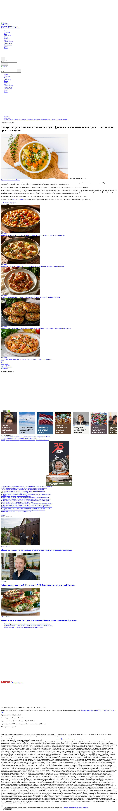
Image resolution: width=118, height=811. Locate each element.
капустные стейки (17, 199)
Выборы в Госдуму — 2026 (9, 26)
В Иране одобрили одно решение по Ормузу (15, 496)
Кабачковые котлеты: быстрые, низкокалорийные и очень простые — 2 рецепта (39, 620)
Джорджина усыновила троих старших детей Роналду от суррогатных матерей (26, 494)
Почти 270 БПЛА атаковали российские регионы (17, 502)
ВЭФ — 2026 (5, 24)
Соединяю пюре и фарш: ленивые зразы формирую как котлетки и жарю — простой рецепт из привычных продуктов (36, 328)
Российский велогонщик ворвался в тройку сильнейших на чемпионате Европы (26, 486)
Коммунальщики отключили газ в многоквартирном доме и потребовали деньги (26, 507)
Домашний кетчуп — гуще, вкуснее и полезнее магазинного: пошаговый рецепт (28, 625)
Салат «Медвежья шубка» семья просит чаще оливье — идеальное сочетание (27, 624)
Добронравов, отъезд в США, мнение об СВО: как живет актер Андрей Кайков (38, 585)
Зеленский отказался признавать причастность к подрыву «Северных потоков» (26, 499)
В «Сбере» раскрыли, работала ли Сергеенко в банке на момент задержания (25, 497)
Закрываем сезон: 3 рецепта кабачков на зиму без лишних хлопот (23, 627)
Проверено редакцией (9, 202)
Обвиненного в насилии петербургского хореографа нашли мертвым (23, 510)
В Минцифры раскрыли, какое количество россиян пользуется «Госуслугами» (25, 505)
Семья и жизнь (5, 546)
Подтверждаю (7, 809)
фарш (2, 362)
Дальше (3, 515)
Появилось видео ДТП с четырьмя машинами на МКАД (19, 438)
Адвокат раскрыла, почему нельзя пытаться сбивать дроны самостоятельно (25, 440)
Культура (3, 581)
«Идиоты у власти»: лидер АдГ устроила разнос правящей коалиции (23, 491)
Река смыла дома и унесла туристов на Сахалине (17, 493)
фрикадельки (4, 364)
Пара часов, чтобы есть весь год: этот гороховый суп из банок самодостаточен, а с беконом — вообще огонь (33, 235)
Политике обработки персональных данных (75, 807)
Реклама (20, 683)
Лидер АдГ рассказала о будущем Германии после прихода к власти (22, 489)
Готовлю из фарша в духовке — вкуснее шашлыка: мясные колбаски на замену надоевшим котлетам (30, 297)
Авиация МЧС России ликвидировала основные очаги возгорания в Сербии (25, 500)
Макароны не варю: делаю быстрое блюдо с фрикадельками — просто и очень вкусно (26, 359)
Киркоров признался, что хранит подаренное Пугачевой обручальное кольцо (25, 508)
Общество (4, 233)
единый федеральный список (64, 739)
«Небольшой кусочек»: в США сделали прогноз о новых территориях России (25, 436)
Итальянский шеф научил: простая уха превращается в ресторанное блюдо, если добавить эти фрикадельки (32, 266)
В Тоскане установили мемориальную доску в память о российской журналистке (26, 503)
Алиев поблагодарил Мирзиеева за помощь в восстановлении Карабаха (24, 488)
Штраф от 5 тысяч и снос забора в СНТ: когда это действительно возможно (36, 550)
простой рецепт (5, 365)
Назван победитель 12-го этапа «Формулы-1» (16, 511)
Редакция (15, 683)
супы (2, 360)
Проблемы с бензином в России (10, 28)
